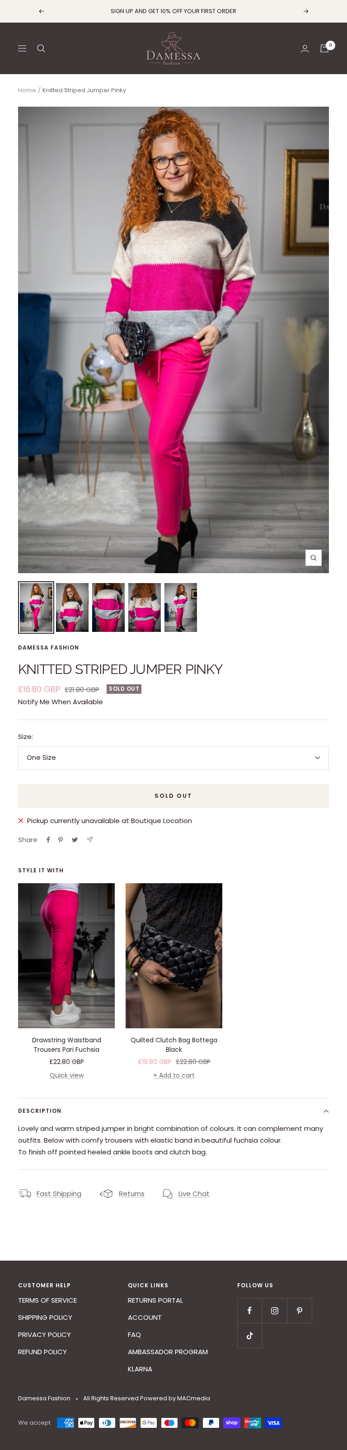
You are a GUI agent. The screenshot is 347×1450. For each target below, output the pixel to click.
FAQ (134, 1334)
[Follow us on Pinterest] (299, 1310)
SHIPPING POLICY (45, 1317)
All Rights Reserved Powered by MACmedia (146, 1398)
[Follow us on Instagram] (274, 1310)
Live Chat (194, 1193)
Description (39, 1111)
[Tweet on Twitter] (75, 840)
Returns (132, 1193)
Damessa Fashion (48, 647)
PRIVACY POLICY (44, 1334)
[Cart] (324, 48)
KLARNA (140, 1369)
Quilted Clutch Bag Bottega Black (174, 1045)
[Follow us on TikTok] (249, 1335)
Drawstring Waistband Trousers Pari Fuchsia (66, 1045)
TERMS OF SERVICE (47, 1300)
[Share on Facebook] (48, 840)
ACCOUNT (145, 1317)
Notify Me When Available (60, 701)
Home (27, 90)
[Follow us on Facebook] (249, 1310)
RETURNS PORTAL (155, 1300)
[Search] (41, 48)
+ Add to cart (174, 1075)
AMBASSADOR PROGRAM (168, 1351)
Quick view (67, 1075)
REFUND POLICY (42, 1351)
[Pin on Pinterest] (60, 840)
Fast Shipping (59, 1193)
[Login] (305, 48)
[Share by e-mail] (90, 840)
